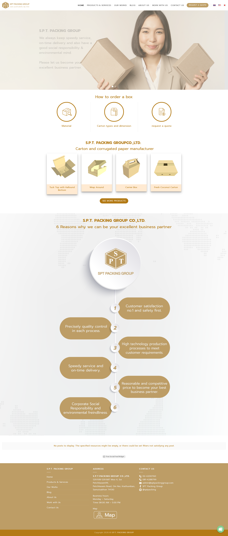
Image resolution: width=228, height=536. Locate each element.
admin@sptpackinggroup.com (157, 482)
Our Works (120, 5)
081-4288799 (149, 479)
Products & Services (99, 5)
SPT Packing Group (152, 486)
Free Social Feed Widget (115, 457)
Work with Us (160, 5)
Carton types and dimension (114, 126)
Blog (132, 5)
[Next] (220, 50)
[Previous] (8, 50)
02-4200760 (149, 476)
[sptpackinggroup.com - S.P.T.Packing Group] (16, 5)
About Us (143, 5)
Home (81, 5)
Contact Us (177, 5)
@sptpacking (149, 489)
